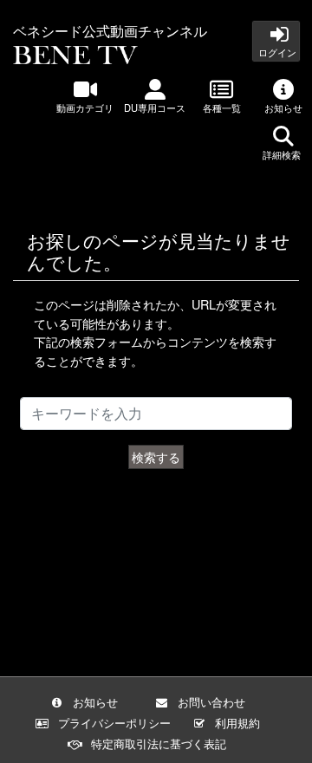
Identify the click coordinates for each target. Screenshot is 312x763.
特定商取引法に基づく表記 (158, 743)
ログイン (276, 52)
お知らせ (283, 107)
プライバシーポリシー (114, 722)
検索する (156, 456)
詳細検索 (283, 154)
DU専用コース (154, 107)
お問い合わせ (211, 702)
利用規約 (237, 722)
